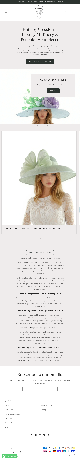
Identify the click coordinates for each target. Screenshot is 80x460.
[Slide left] (36, 238)
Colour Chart (9, 410)
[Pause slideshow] (47, 126)
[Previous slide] (33, 126)
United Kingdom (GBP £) (14, 452)
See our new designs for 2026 (40, 252)
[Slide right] (44, 238)
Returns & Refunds (47, 405)
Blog (6, 427)
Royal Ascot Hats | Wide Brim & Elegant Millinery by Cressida (31, 228)
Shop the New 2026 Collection (40, 61)
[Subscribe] (55, 389)
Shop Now (53, 91)
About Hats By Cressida (12, 414)
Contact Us (8, 418)
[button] (6, 12)
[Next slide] (42, 126)
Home (7, 405)
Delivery (43, 410)
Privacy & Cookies (10, 423)
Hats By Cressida (58, 455)
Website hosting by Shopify (68, 455)
